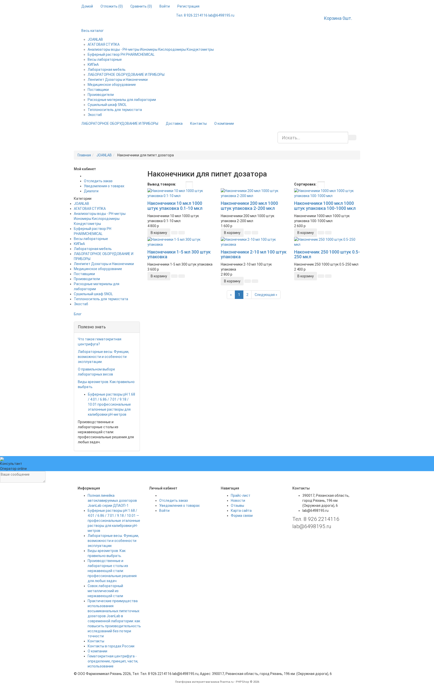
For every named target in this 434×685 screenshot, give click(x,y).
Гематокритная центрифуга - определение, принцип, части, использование (113, 661)
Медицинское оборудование (112, 85)
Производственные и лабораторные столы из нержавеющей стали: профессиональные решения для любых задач (112, 571)
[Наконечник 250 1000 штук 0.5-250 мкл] (327, 242)
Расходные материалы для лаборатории (122, 100)
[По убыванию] (348, 185)
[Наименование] (329, 185)
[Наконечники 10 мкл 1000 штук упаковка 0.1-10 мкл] (180, 193)
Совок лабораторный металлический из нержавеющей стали (105, 591)
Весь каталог (92, 31)
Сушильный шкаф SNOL (107, 105)
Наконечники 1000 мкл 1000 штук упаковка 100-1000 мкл (325, 206)
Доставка (174, 123)
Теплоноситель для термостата (115, 110)
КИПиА (93, 65)
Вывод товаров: (161, 184)
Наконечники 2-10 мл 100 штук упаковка (254, 254)
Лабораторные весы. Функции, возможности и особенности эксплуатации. (103, 357)
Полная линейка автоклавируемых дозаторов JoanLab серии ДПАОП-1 (112, 500)
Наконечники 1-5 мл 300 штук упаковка (179, 254)
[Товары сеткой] (189, 185)
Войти (164, 511)
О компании (224, 123)
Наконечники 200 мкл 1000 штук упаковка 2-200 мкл (249, 206)
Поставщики (98, 90)
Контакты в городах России (111, 646)
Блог (78, 314)
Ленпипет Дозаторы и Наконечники (118, 80)
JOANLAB (95, 39)
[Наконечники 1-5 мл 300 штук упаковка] (180, 242)
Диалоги (91, 191)
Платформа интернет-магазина (197, 681)
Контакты (198, 123)
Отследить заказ (98, 181)
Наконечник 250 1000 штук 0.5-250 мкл (327, 254)
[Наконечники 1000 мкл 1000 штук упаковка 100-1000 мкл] (327, 193)
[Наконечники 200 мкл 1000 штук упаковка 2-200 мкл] (254, 193)
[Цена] (336, 185)
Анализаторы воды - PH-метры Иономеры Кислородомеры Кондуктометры (151, 49)
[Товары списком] (181, 185)
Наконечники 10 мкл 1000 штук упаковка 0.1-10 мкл (174, 206)
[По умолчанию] (321, 185)
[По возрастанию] (343, 185)
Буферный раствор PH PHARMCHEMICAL (121, 54)
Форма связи (242, 516)
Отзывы (237, 506)
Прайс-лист (240, 495)
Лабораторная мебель (107, 70)
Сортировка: (305, 184)
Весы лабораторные (105, 59)
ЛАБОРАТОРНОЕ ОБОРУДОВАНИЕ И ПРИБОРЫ (126, 75)
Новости (238, 501)
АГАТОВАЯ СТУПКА (104, 44)
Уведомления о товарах (104, 186)
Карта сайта (241, 511)
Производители (101, 95)
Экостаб (95, 115)
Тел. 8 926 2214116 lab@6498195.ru (205, 15)
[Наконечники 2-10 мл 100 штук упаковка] (254, 242)
